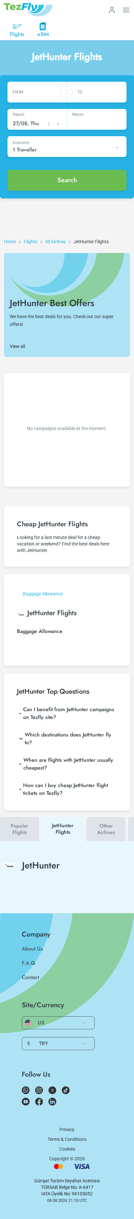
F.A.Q (28, 963)
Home (10, 241)
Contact (30, 977)
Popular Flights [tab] (19, 829)
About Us (32, 948)
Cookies (67, 1149)
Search (67, 180)
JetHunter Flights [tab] (63, 829)
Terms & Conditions (67, 1139)
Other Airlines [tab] (106, 829)
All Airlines (55, 241)
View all (17, 346)
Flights (30, 241)
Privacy (67, 1129)
